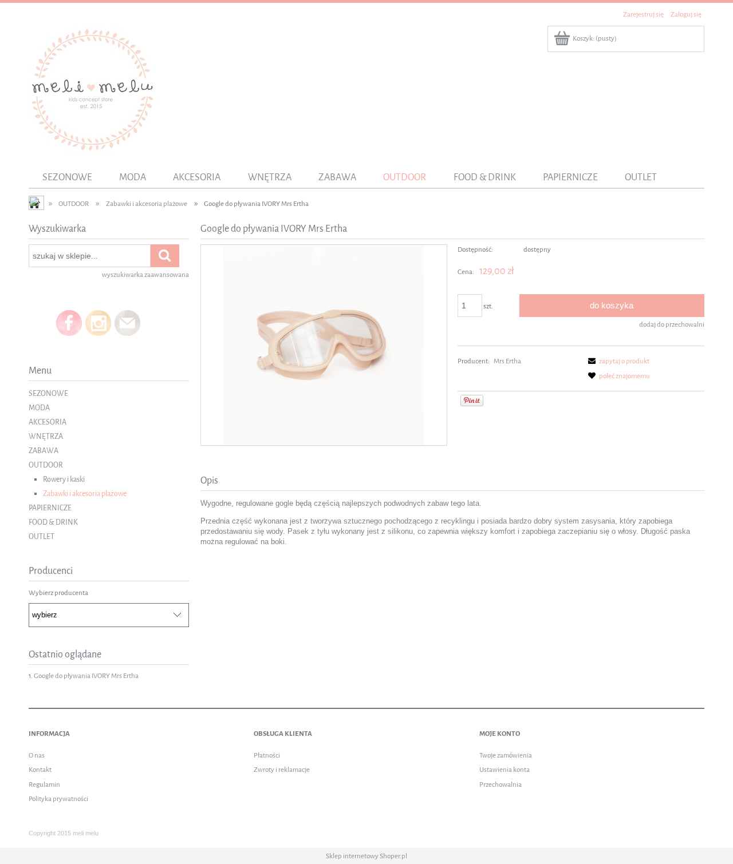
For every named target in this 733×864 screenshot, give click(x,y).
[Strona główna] (93, 89)
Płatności (267, 755)
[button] (616, 361)
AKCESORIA (47, 422)
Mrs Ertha (507, 361)
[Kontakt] (127, 322)
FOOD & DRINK (53, 522)
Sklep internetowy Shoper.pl (366, 856)
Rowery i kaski (64, 479)
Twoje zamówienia (505, 755)
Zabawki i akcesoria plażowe (85, 493)
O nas (37, 755)
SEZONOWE (48, 393)
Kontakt (40, 769)
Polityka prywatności (58, 798)
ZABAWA (43, 450)
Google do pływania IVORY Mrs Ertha (86, 675)
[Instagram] (98, 322)
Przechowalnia (500, 784)
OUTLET (41, 536)
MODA (39, 408)
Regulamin (44, 784)
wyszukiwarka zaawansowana (145, 274)
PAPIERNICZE (50, 508)
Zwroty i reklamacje (282, 769)
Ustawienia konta (504, 769)
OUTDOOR (46, 465)
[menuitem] (67, 177)
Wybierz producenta (58, 593)
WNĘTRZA (46, 436)
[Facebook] (69, 322)
